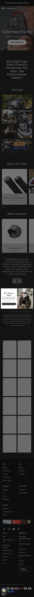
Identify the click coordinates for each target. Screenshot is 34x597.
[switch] (4, 594)
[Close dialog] (32, 289)
